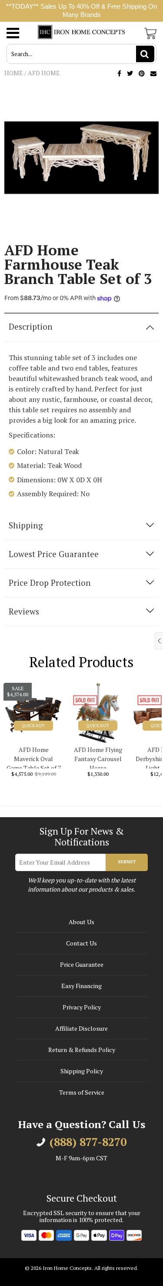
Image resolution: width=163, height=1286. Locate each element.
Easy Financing (81, 986)
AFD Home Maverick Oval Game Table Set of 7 (34, 756)
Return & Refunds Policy (81, 1050)
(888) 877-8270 (88, 1142)
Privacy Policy (82, 1007)
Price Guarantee (81, 964)
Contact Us (81, 943)
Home (13, 73)
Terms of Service (81, 1092)
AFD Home (44, 73)
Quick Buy (33, 725)
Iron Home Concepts (67, 1268)
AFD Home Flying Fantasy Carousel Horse (98, 756)
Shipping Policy (81, 1071)
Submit (127, 862)
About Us (81, 922)
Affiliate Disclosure (81, 1028)
